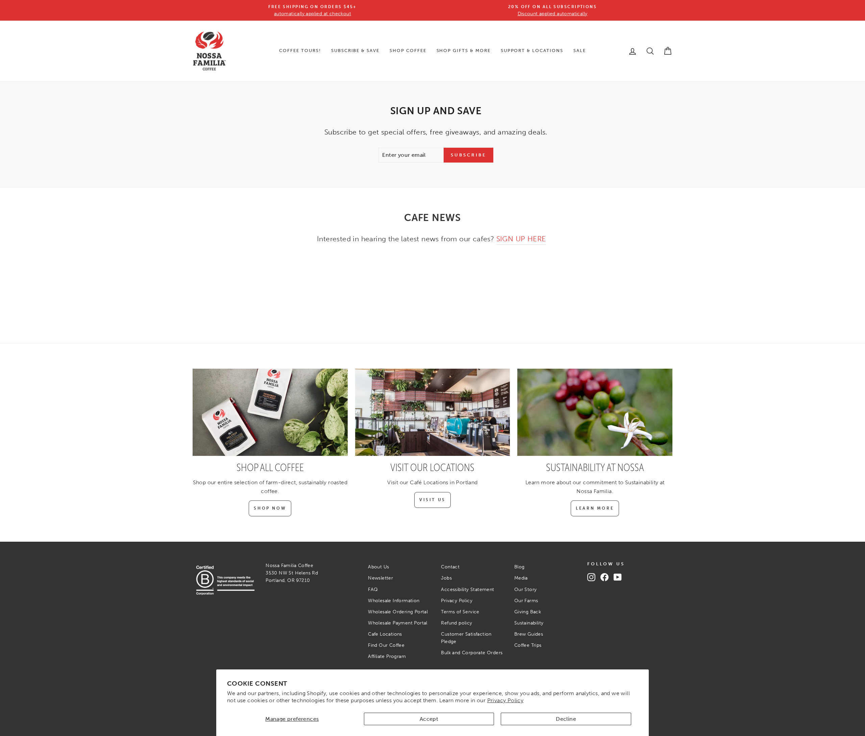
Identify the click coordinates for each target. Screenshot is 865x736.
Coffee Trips (528, 645)
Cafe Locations (385, 634)
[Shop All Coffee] (270, 412)
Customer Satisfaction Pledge (466, 637)
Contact (450, 567)
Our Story (525, 589)
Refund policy (456, 623)
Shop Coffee (408, 50)
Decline (566, 719)
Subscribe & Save (355, 50)
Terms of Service (460, 612)
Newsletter (380, 578)
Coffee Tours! (300, 50)
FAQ (373, 589)
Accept (429, 719)
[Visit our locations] (432, 412)
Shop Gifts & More (464, 50)
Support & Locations (532, 50)
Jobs (446, 578)
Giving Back (527, 612)
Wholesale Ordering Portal (398, 612)
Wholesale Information (393, 601)
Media (521, 578)
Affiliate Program (387, 656)
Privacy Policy (505, 700)
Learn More (595, 508)
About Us (378, 567)
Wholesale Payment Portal (397, 623)
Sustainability (529, 623)
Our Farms (526, 601)
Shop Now (270, 508)
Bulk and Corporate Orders (471, 653)
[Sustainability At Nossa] (594, 412)
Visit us (432, 499)
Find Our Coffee (386, 645)
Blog (519, 567)
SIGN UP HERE (521, 239)
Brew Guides (528, 634)
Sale (579, 50)
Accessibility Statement (467, 589)
